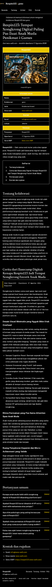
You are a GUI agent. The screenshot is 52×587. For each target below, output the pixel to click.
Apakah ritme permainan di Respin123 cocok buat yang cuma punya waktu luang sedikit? (22, 522)
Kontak (37, 10)
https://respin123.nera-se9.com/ (28, 560)
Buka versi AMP (27, 141)
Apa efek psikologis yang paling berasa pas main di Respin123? (21, 513)
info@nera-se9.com (29, 119)
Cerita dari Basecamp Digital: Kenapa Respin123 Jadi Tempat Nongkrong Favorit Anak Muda (27, 172)
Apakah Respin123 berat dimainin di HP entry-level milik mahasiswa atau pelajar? (22, 504)
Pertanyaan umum (16, 177)
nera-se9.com (27, 111)
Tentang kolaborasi (16, 167)
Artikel (22, 10)
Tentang (14, 10)
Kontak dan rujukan (17, 180)
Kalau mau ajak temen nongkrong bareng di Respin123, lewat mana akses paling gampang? (21, 533)
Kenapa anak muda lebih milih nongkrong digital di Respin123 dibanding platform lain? (22, 495)
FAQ (30, 10)
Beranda (4, 10)
